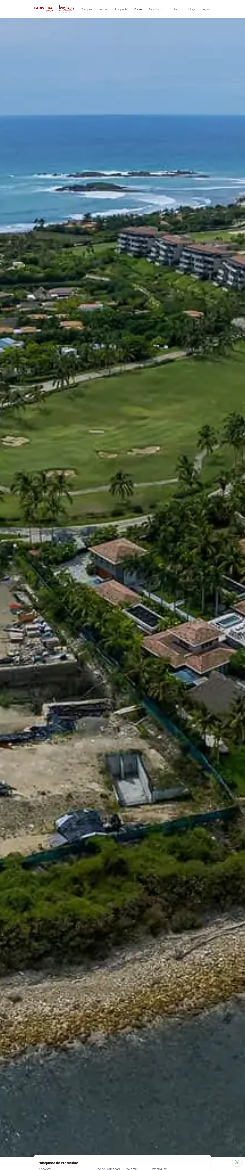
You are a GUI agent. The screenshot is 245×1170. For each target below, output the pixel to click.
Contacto (174, 9)
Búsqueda (120, 9)
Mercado (68, 9)
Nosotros (155, 9)
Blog (191, 9)
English (206, 9)
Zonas (138, 9)
